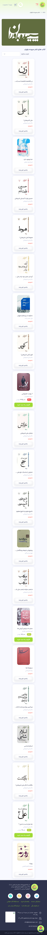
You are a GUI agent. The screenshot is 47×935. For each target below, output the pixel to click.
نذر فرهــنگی (35, 906)
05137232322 (33, 926)
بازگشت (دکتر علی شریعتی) (24, 785)
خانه (44, 12)
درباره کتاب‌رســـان (14, 906)
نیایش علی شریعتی (26, 433)
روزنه (31, 864)
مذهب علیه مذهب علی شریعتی (23, 589)
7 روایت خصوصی (27, 394)
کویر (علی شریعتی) (27, 355)
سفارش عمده (35, 901)
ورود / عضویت (7, 5)
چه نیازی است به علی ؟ (26, 824)
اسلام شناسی (28, 746)
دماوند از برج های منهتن (25, 316)
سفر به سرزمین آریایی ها (25, 628)
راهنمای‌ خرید (25, 901)
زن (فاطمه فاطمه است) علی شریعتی (23, 81)
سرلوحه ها (29, 668)
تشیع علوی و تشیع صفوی (24, 511)
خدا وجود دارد (28, 159)
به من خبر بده (23, 92)
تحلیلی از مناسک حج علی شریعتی (23, 472)
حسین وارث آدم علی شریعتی (24, 198)
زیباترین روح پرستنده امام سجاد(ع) (23, 707)
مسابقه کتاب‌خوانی (13, 901)
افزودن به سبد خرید (23, 405)
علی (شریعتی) (28, 120)
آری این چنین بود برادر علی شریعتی (23, 277)
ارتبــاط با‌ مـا (25, 906)
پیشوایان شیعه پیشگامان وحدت (23, 550)
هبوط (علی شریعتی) (26, 237)
